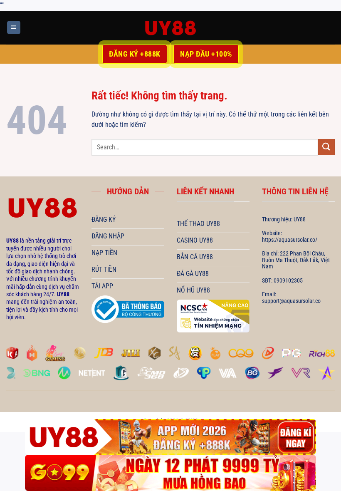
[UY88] (170, 28)
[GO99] (170, 473)
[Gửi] (326, 147)
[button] (13, 28)
